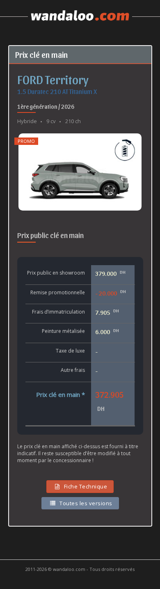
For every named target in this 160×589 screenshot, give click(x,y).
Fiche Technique (85, 486)
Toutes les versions (85, 503)
